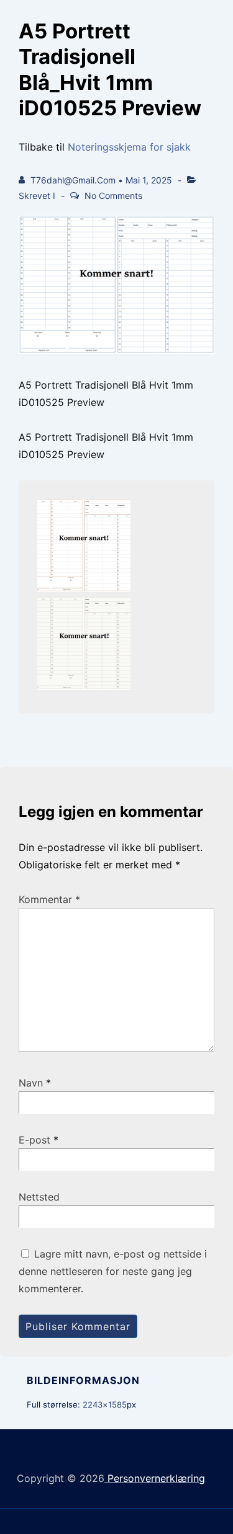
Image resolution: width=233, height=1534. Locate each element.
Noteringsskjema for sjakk (129, 147)
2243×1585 (105, 1404)
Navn (31, 1083)
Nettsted (39, 1197)
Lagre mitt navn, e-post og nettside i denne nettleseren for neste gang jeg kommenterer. (113, 1271)
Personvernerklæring (154, 1478)
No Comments (113, 195)
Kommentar (49, 899)
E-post (34, 1140)
